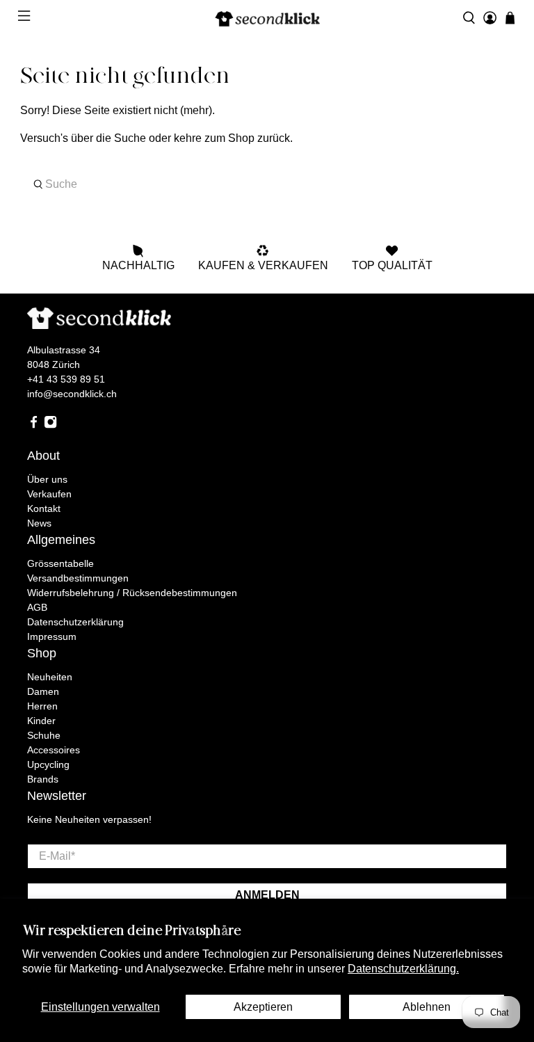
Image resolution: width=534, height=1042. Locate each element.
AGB (37, 607)
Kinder (41, 720)
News (39, 523)
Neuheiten (49, 676)
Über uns (47, 479)
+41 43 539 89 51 (66, 379)
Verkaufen (49, 493)
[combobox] (267, 184)
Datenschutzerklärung (75, 621)
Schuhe (43, 735)
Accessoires (53, 749)
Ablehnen (427, 1007)
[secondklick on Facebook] (33, 425)
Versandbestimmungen (78, 578)
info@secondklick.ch (72, 393)
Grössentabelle (60, 563)
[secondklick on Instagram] (50, 425)
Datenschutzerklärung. (403, 969)
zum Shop (229, 138)
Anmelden (267, 895)
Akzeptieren (263, 1007)
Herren (42, 706)
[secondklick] (267, 18)
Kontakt (43, 508)
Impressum (51, 636)
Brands (42, 779)
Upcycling (48, 764)
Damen (43, 691)
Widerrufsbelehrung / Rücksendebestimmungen (132, 592)
